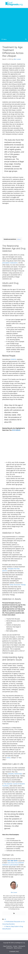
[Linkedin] (14, 913)
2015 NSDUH (16, 430)
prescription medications (10, 263)
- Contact (14, 946)
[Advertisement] (14, 22)
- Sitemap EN (21, 946)
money (8, 757)
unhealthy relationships (15, 774)
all (5, 919)
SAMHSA (13, 359)
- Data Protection (7, 946)
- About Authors (17, 948)
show (18, 239)
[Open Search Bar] (26, 39)
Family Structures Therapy (17, 584)
